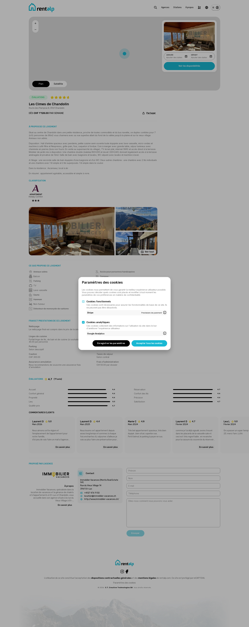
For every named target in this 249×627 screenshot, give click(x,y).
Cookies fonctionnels (98, 301)
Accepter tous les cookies (149, 343)
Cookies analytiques (98, 322)
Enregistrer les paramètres (111, 343)
